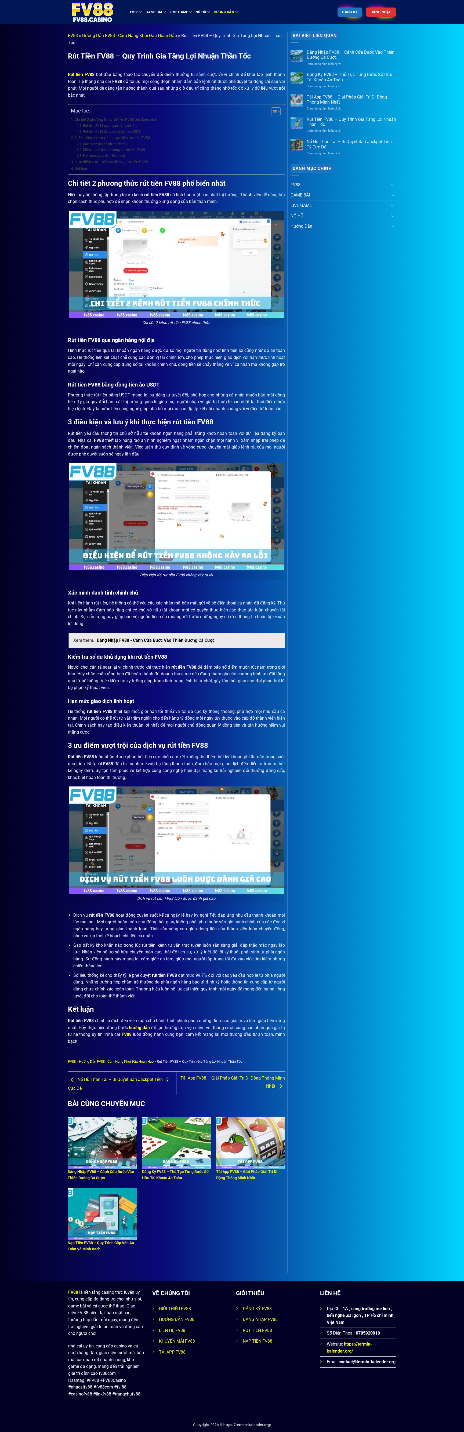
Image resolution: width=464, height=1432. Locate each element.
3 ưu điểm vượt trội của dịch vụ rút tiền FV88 (111, 162)
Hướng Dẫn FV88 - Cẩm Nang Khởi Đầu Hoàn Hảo (129, 35)
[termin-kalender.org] (95, 12)
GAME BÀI (154, 12)
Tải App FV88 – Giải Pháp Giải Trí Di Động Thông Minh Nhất (347, 99)
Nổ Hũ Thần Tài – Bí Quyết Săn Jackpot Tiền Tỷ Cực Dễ (349, 144)
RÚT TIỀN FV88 (257, 1330)
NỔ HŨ (200, 12)
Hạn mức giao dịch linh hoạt (104, 156)
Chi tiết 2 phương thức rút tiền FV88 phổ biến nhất (116, 119)
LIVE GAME (179, 12)
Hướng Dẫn (224, 12)
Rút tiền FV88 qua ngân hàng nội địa (110, 125)
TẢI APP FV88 (172, 1352)
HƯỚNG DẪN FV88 (176, 1319)
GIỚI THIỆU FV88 (175, 1308)
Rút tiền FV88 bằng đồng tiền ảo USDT (112, 131)
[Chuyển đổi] (393, 184)
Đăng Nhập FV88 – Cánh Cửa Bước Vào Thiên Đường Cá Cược (350, 55)
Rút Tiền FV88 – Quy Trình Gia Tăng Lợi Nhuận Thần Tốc (351, 122)
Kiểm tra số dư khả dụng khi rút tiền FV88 (114, 150)
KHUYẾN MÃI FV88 (177, 1341)
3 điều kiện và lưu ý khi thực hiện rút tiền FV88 (112, 138)
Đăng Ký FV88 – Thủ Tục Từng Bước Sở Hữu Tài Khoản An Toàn (349, 77)
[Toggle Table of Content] (273, 111)
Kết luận (81, 168)
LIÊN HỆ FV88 (172, 1330)
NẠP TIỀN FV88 (257, 1341)
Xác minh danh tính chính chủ (105, 144)
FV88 (134, 12)
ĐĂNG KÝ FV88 (257, 1308)
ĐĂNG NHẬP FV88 (260, 1319)
